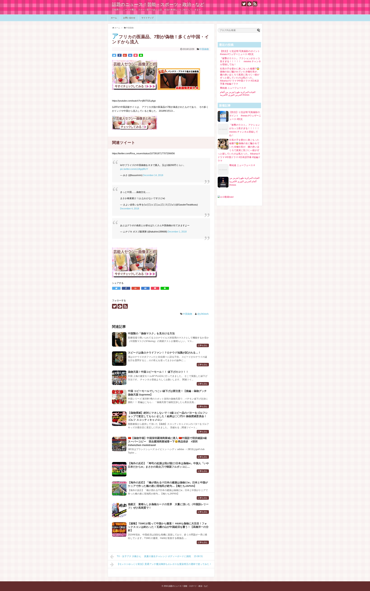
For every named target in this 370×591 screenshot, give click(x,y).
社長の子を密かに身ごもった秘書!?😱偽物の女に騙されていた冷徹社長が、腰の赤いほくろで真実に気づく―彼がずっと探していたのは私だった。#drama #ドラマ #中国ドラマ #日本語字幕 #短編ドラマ (239, 150)
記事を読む (203, 345)
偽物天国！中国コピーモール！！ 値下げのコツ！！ (158, 371)
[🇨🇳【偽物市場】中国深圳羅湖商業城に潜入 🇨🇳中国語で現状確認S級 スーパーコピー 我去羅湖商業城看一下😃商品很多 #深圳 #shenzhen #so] (119, 444)
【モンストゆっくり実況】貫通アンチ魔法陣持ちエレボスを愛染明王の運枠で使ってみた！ (164, 564)
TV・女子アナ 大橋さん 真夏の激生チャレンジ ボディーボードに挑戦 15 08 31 (160, 556)
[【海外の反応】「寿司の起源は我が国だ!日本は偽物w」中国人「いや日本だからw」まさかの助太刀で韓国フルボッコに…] (119, 469)
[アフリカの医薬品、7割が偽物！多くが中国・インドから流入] (130, 55)
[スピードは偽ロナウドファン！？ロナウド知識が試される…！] (119, 358)
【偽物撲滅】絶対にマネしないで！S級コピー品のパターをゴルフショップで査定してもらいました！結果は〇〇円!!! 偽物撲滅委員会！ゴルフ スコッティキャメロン (168, 416)
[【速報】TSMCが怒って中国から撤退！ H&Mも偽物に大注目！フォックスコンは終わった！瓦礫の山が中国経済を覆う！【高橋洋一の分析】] (119, 529)
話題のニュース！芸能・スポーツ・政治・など (158, 4)
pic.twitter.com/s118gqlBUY (134, 169)
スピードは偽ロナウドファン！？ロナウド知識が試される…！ (164, 352)
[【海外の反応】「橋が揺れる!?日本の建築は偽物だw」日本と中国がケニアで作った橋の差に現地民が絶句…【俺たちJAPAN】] (119, 488)
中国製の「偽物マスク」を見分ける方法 (151, 333)
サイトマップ (147, 18)
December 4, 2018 (129, 208)
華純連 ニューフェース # (233, 88)
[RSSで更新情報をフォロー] (254, 3)
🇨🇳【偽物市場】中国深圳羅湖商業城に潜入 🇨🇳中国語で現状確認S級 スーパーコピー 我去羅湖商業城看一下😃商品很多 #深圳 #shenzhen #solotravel (169, 442)
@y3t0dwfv (203, 314)
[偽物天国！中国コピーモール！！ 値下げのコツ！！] (119, 378)
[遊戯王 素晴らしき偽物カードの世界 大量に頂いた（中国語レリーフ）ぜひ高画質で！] (119, 510)
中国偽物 (204, 49)
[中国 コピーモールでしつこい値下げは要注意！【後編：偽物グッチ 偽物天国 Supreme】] (119, 397)
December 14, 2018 (153, 175)
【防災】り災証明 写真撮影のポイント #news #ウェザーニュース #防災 (245, 115)
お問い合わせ (129, 18)
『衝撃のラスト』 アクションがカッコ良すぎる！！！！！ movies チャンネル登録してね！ (240, 61)
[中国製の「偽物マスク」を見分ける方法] (119, 339)
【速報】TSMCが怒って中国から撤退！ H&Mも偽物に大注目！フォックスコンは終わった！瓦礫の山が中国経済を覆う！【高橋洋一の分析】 (168, 527)
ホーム (114, 18)
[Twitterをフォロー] (244, 3)
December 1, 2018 (177, 231)
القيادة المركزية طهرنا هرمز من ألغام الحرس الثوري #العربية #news (244, 181)
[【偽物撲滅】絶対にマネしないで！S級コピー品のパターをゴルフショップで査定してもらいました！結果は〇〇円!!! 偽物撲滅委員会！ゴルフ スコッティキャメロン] (119, 419)
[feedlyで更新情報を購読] (249, 3)
